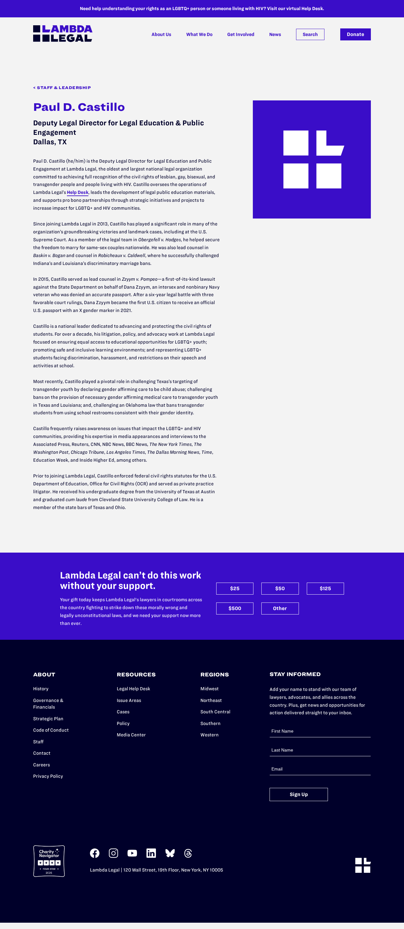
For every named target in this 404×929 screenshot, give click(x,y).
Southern (210, 723)
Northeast (211, 700)
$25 (235, 588)
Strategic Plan (48, 718)
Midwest (209, 688)
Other (280, 608)
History (41, 688)
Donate (355, 34)
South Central (215, 711)
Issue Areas (129, 700)
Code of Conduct (51, 730)
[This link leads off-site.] (94, 856)
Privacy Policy (48, 776)
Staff (38, 741)
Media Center (131, 734)
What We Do (199, 34)
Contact (41, 753)
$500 (235, 608)
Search (310, 34)
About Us (161, 34)
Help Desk (77, 192)
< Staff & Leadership (62, 87)
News (275, 34)
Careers (41, 764)
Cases (123, 711)
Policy (123, 723)
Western (209, 734)
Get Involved (240, 34)
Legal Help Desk (133, 688)
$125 (325, 588)
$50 (280, 588)
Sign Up (299, 794)
